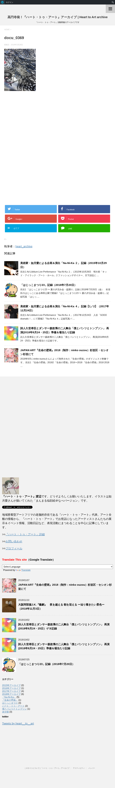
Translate (26, 570)
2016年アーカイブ (11, 688)
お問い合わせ (13, 541)
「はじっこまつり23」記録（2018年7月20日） (48, 284)
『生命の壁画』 (10, 700)
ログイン (9, 2)
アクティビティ (79, 768)
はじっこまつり (10, 703)
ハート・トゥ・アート (13, 706)
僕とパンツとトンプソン (14, 709)
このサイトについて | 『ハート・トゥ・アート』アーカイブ (46, 768)
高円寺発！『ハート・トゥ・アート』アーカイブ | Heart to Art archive (58, 17)
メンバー (91, 768)
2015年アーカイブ (11, 685)
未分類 (5, 712)
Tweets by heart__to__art (18, 723)
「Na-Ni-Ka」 (9, 697)
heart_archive (23, 246)
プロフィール (13, 548)
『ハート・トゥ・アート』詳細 (25, 534)
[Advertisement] (27, 124)
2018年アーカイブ (11, 694)
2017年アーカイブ (11, 691)
